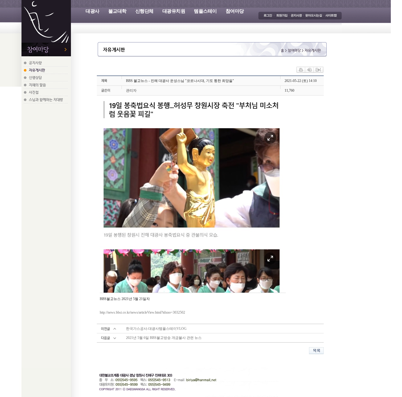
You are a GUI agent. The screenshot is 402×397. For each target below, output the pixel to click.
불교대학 (117, 11)
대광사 (92, 11)
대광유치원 (173, 11)
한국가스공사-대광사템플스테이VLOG (156, 329)
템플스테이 (205, 11)
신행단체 (144, 11)
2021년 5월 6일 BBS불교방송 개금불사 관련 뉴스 (164, 338)
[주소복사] (318, 69)
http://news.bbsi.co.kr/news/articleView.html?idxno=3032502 (142, 312)
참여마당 (235, 11)
